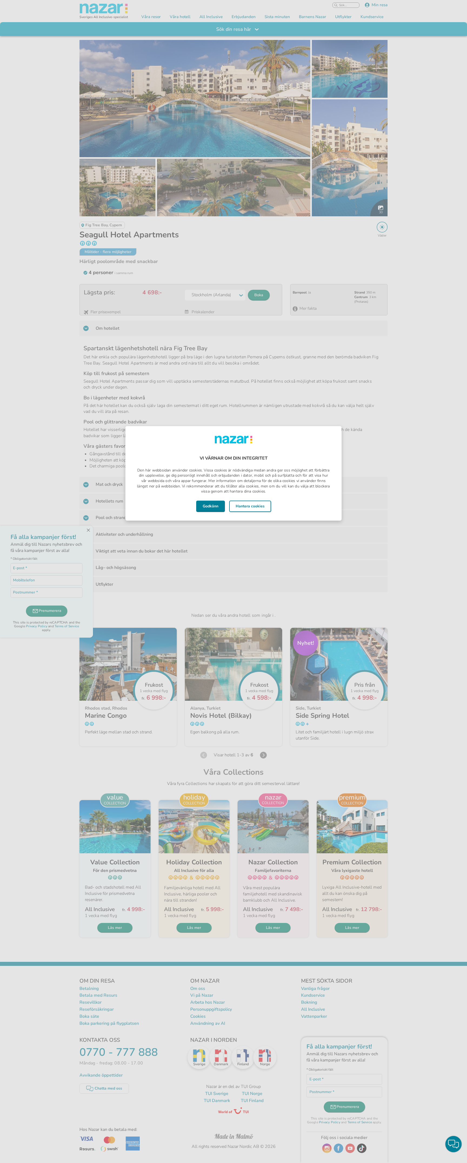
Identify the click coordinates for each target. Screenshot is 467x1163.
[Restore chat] (453, 1144)
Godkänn (210, 506)
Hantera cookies (250, 506)
